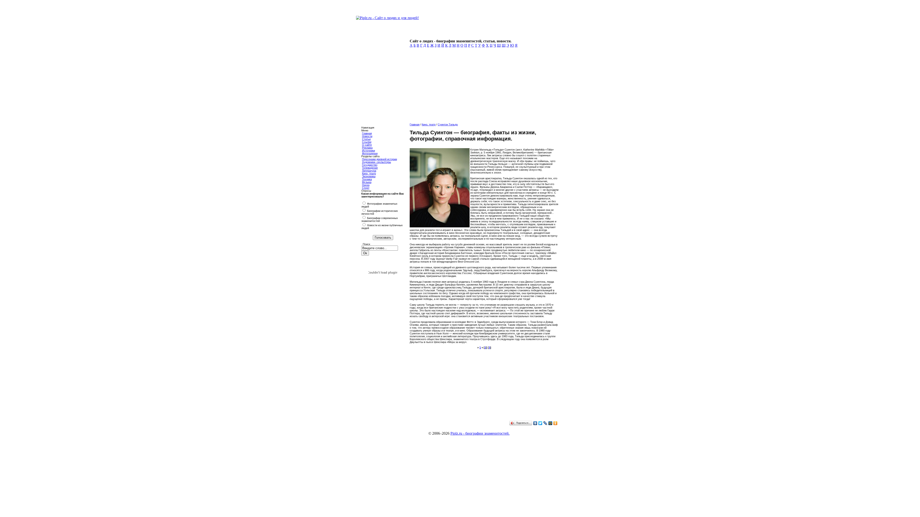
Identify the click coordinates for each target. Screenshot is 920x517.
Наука (365, 185)
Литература (369, 170)
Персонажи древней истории (379, 159)
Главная (367, 133)
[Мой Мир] (550, 423)
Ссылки (366, 141)
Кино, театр (369, 173)
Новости (367, 136)
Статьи (366, 139)
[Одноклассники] (555, 423)
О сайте (367, 144)
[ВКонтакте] (535, 423)
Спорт (365, 187)
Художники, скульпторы (376, 162)
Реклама (367, 147)
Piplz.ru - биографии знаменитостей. (480, 433)
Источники (368, 150)
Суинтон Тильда (448, 124)
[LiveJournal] (545, 423)
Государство (369, 164)
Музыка (366, 182)
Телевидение (370, 167)
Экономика (368, 176)
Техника (367, 179)
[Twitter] (540, 423)
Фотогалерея (370, 153)
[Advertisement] (483, 86)
